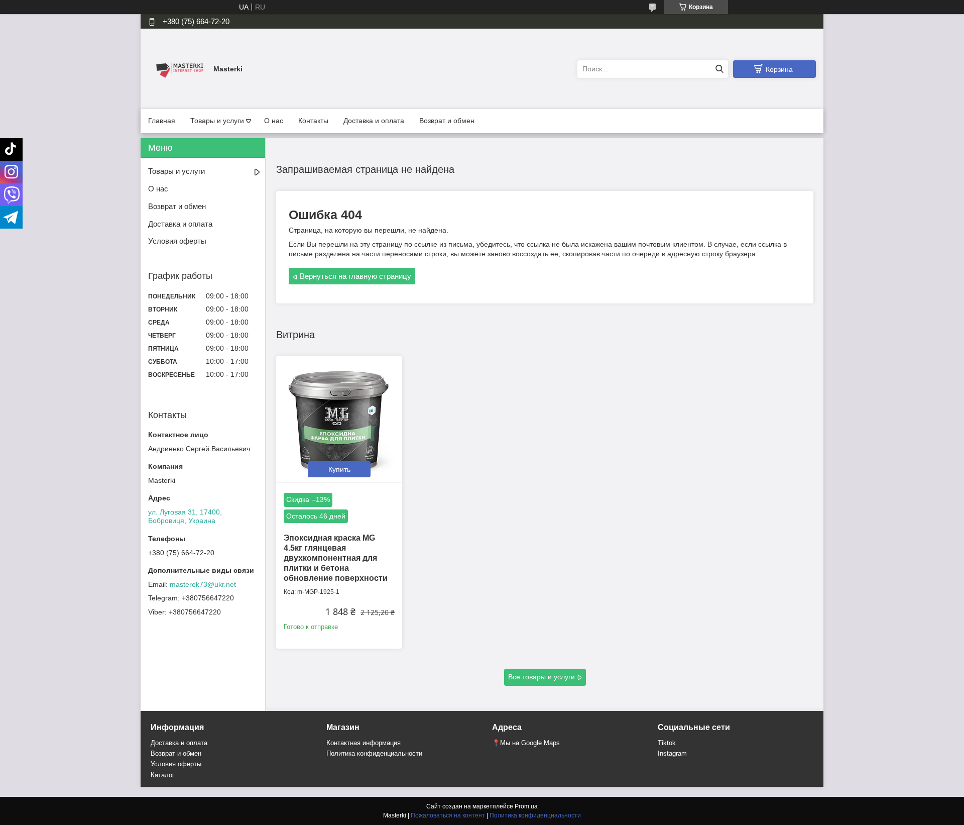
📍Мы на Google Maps (526, 743)
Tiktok (667, 743)
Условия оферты (177, 241)
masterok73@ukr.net (203, 584)
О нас (273, 121)
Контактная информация (363, 743)
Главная (161, 121)
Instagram (672, 753)
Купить (339, 469)
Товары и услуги (217, 121)
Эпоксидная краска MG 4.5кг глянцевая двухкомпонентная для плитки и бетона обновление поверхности (336, 558)
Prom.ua (526, 806)
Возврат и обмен (446, 121)
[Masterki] (178, 68)
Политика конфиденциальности (374, 753)
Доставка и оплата (373, 121)
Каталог (163, 775)
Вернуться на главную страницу (355, 276)
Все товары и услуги (541, 677)
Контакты (313, 121)
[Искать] (719, 69)
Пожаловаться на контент (448, 815)
